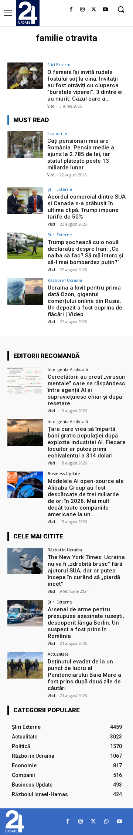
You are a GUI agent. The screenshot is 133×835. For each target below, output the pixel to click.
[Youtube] (105, 10)
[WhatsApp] (106, 821)
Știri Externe (59, 64)
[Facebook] (71, 10)
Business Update (64, 473)
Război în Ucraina (65, 280)
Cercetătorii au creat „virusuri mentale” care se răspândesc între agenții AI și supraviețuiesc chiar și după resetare (87, 390)
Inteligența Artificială (68, 369)
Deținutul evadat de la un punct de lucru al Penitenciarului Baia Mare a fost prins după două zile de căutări (84, 675)
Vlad (51, 106)
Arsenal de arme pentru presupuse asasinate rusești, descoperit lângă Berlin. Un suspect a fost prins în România (86, 622)
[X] (93, 10)
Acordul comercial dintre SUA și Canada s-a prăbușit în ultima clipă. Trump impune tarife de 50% (87, 206)
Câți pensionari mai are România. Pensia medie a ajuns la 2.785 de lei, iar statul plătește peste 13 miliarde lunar (80, 154)
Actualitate (58, 654)
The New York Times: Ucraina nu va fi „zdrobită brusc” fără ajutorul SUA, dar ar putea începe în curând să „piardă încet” (86, 570)
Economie (57, 133)
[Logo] (27, 12)
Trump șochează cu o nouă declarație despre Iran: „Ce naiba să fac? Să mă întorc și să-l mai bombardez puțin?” (85, 252)
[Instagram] (82, 10)
